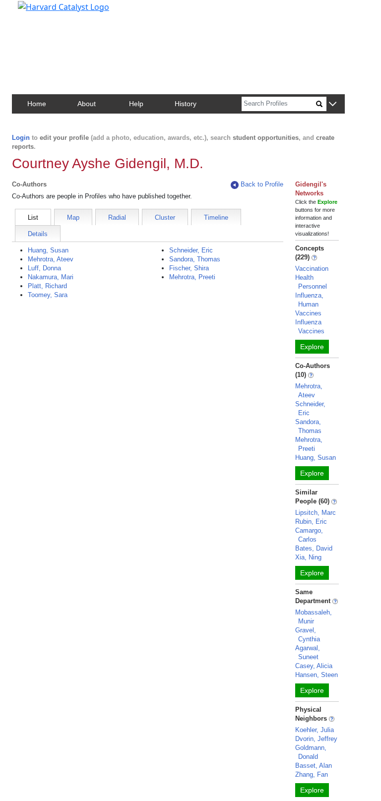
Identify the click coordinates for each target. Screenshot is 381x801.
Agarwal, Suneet (307, 652)
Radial (117, 217)
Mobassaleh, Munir (313, 617)
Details (38, 234)
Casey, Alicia (313, 666)
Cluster (165, 217)
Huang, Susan (48, 250)
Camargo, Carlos (309, 535)
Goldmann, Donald (310, 752)
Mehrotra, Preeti (192, 277)
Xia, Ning (308, 557)
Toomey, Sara (47, 295)
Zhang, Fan (311, 774)
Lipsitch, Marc (315, 512)
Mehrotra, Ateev (50, 259)
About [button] (86, 104)
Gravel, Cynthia (307, 634)
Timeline (216, 217)
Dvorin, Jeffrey (316, 738)
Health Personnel (311, 282)
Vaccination (311, 268)
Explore (312, 347)
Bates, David (313, 548)
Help (136, 104)
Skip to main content (41, 11)
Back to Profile (262, 184)
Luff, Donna (44, 268)
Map (73, 217)
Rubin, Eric (311, 521)
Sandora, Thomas (194, 259)
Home (36, 104)
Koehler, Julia (314, 730)
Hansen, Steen (316, 674)
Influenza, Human (309, 300)
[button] (332, 104)
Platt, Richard (47, 286)
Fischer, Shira (189, 268)
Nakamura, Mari (50, 277)
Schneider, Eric (191, 250)
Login (21, 137)
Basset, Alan (313, 765)
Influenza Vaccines (309, 326)
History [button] (185, 104)
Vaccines (308, 313)
